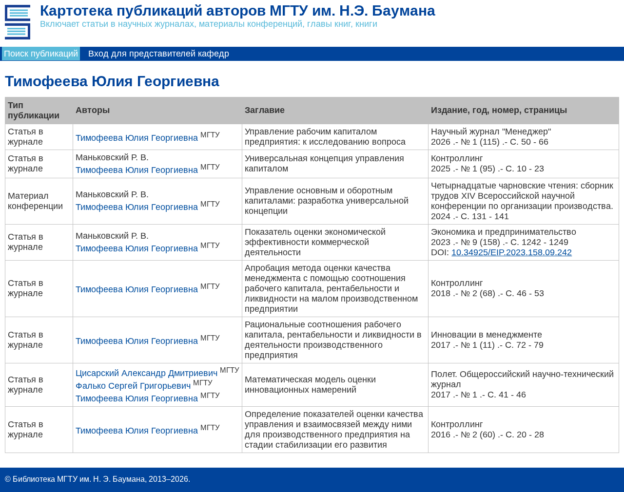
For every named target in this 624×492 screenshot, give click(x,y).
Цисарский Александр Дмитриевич (146, 373)
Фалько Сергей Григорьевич (133, 386)
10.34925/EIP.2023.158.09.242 (511, 252)
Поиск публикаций (41, 53)
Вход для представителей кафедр (158, 53)
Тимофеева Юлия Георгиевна (137, 138)
